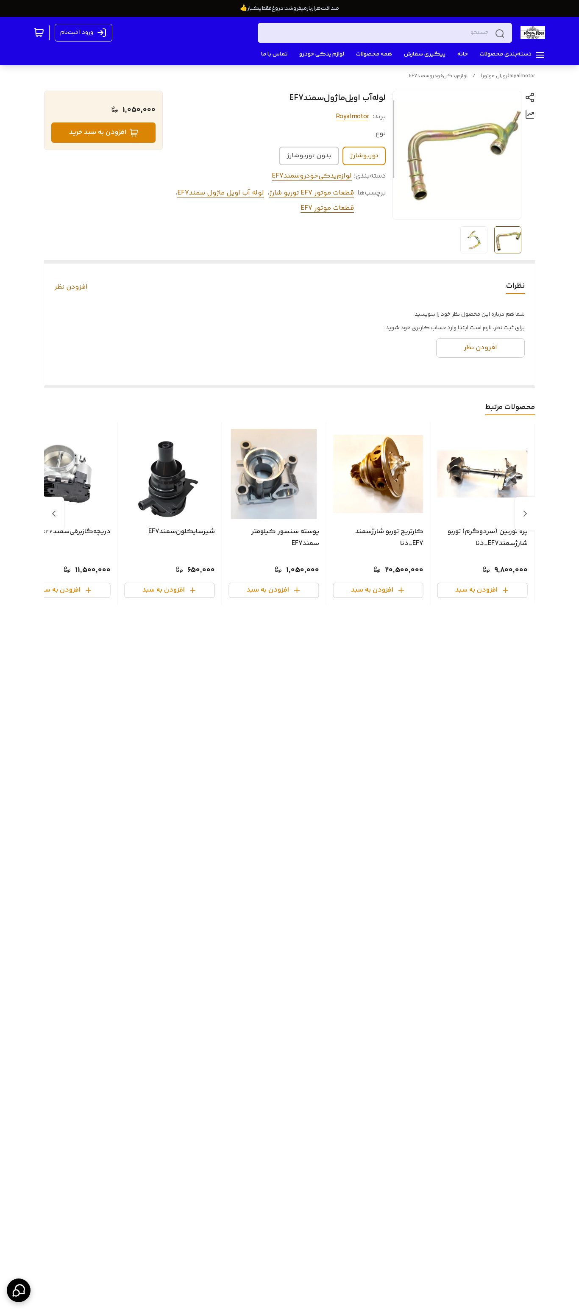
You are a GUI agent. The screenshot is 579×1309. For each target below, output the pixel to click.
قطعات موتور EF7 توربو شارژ (311, 193)
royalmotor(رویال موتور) (508, 76)
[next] (54, 514)
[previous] (525, 514)
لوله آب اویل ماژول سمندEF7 (220, 193)
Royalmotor (352, 116)
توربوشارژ (364, 155)
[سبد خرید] (39, 33)
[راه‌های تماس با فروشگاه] (19, 1290)
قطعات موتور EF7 (327, 208)
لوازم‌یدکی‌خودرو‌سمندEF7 (438, 76)
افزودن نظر (71, 287)
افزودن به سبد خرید (97, 132)
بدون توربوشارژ (309, 155)
